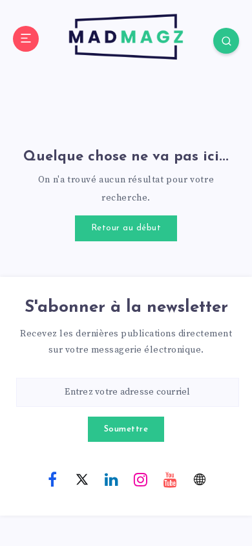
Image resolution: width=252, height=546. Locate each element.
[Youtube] (170, 478)
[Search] (226, 41)
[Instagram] (141, 478)
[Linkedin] (111, 478)
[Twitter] (82, 478)
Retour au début (126, 228)
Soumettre (126, 429)
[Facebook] (52, 478)
